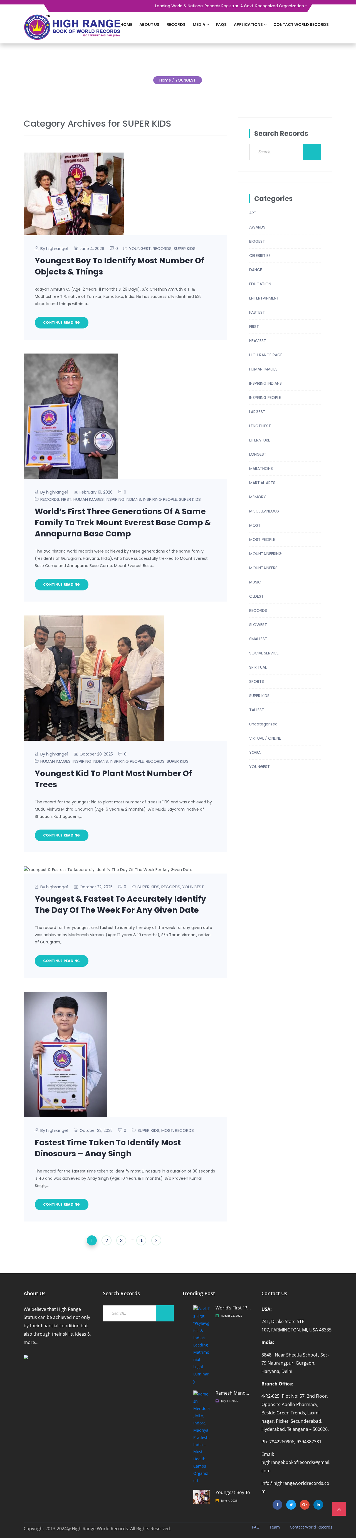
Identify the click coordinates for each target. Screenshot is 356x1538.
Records (176, 24)
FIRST (66, 499)
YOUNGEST (140, 248)
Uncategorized (263, 724)
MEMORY (257, 497)
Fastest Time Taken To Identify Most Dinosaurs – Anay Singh (108, 1148)
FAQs (221, 24)
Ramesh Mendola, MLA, (233, 1393)
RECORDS (162, 248)
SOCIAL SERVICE (264, 653)
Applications (248, 24)
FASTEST (257, 312)
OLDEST (256, 596)
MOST (167, 1130)
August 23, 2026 (231, 1316)
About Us (149, 24)
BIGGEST (257, 241)
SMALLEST (258, 639)
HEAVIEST (257, 341)
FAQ (255, 1527)
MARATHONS (261, 468)
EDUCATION (260, 284)
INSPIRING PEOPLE (160, 499)
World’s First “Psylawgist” (233, 1308)
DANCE (255, 270)
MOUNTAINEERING (265, 553)
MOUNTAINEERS (263, 568)
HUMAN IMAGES (88, 499)
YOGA (255, 752)
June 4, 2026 (229, 1500)
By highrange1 (54, 248)
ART (252, 213)
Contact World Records (301, 24)
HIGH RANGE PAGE (265, 355)
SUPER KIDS (185, 248)
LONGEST (257, 454)
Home (126, 24)
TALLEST (256, 710)
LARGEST (257, 411)
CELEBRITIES (260, 255)
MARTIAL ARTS (262, 482)
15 (141, 1240)
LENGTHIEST (260, 426)
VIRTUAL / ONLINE (265, 738)
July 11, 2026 (229, 1401)
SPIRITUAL (258, 667)
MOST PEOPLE (262, 539)
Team (275, 1527)
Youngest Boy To (233, 1492)
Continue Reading (61, 322)
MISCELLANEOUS (264, 511)
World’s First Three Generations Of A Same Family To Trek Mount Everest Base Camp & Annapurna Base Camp (123, 522)
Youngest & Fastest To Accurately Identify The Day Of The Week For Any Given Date (120, 905)
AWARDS (257, 227)
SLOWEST (258, 624)
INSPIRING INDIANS (123, 499)
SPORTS (256, 681)
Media (199, 24)
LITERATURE (259, 440)
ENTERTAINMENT (264, 298)
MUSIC (255, 582)
